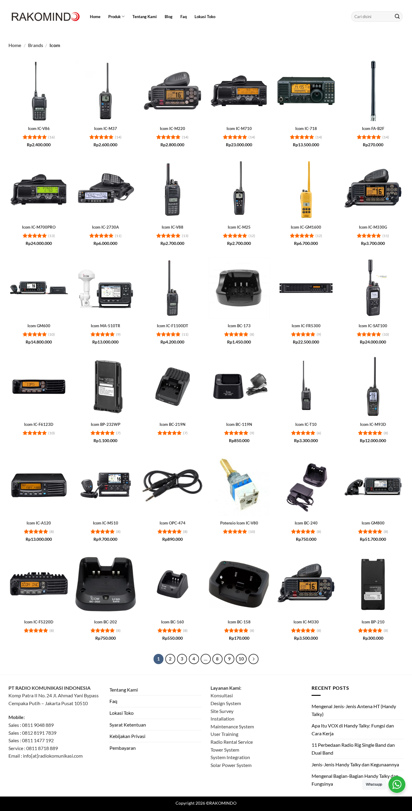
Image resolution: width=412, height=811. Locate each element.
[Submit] (397, 16)
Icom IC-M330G (373, 227)
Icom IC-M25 (239, 227)
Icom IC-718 (306, 128)
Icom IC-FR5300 (306, 325)
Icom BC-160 (172, 621)
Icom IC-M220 (172, 128)
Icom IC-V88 (172, 227)
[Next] (254, 659)
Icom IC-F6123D (38, 424)
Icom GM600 (38, 325)
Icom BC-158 (239, 621)
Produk (114, 16)
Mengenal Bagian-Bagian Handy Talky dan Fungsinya (355, 780)
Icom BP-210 (373, 621)
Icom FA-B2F (373, 128)
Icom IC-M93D (373, 424)
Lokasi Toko (205, 16)
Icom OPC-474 (172, 523)
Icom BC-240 (306, 523)
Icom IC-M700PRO (38, 227)
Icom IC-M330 (306, 621)
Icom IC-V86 (39, 128)
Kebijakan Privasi (127, 736)
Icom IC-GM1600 (306, 227)
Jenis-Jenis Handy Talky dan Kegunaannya (355, 764)
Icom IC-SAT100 (373, 325)
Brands (35, 45)
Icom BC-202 (105, 621)
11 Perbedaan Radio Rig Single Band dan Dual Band (353, 749)
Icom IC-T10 (306, 424)
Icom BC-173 (239, 325)
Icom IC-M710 (239, 128)
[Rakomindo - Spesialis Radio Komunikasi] (44, 16)
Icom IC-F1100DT (172, 325)
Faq (183, 16)
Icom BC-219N (172, 424)
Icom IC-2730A (105, 227)
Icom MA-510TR (105, 325)
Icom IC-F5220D (38, 621)
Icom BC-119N (239, 424)
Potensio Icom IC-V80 (239, 523)
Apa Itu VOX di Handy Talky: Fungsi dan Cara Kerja (353, 729)
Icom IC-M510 (105, 523)
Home (95, 16)
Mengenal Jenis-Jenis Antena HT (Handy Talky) (354, 710)
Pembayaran (122, 748)
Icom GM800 (373, 523)
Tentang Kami (144, 16)
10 (241, 658)
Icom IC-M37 (105, 128)
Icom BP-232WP (105, 424)
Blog (169, 16)
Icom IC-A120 (39, 523)
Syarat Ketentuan (127, 724)
